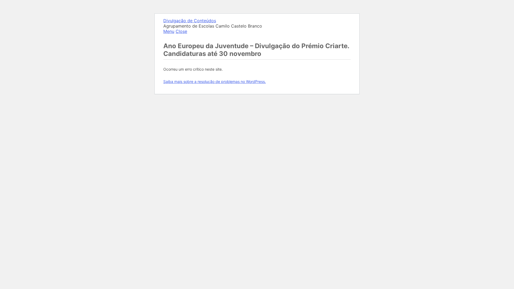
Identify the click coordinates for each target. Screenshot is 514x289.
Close (181, 31)
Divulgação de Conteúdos (189, 20)
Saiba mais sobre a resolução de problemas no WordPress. (214, 81)
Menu (168, 31)
